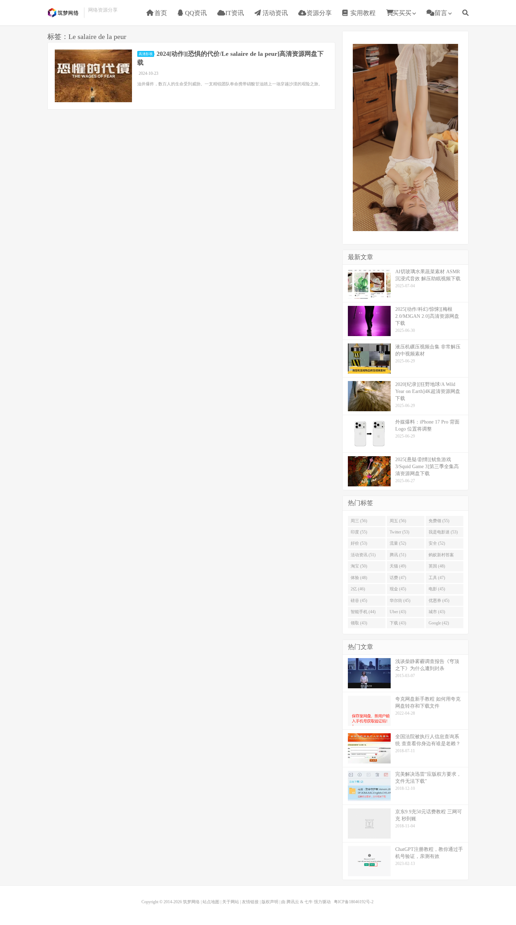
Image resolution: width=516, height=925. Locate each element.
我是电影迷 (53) (443, 532)
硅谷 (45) (359, 600)
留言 (440, 13)
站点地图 (211, 901)
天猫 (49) (398, 566)
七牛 (308, 901)
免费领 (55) (439, 520)
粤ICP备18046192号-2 (353, 901)
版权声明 (270, 901)
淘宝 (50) (359, 566)
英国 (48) (437, 566)
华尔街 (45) (400, 600)
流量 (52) (398, 543)
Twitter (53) (399, 532)
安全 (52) (437, 543)
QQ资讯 (195, 13)
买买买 (401, 13)
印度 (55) (359, 532)
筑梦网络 (63, 12)
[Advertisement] (405, 136)
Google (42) (439, 623)
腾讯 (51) (398, 554)
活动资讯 (274, 13)
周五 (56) (398, 520)
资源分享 (318, 13)
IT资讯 (234, 13)
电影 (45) (437, 588)
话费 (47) (398, 577)
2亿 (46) (358, 588)
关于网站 (230, 901)
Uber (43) (398, 611)
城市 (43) (437, 611)
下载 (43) (398, 623)
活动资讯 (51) (363, 554)
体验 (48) (359, 577)
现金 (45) (398, 588)
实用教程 (362, 13)
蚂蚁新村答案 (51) (441, 556)
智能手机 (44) (363, 611)
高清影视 (146, 54)
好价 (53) (359, 543)
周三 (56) (359, 520)
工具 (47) (437, 577)
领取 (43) (359, 623)
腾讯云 (292, 901)
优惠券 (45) (439, 600)
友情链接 (250, 901)
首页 (160, 13)
